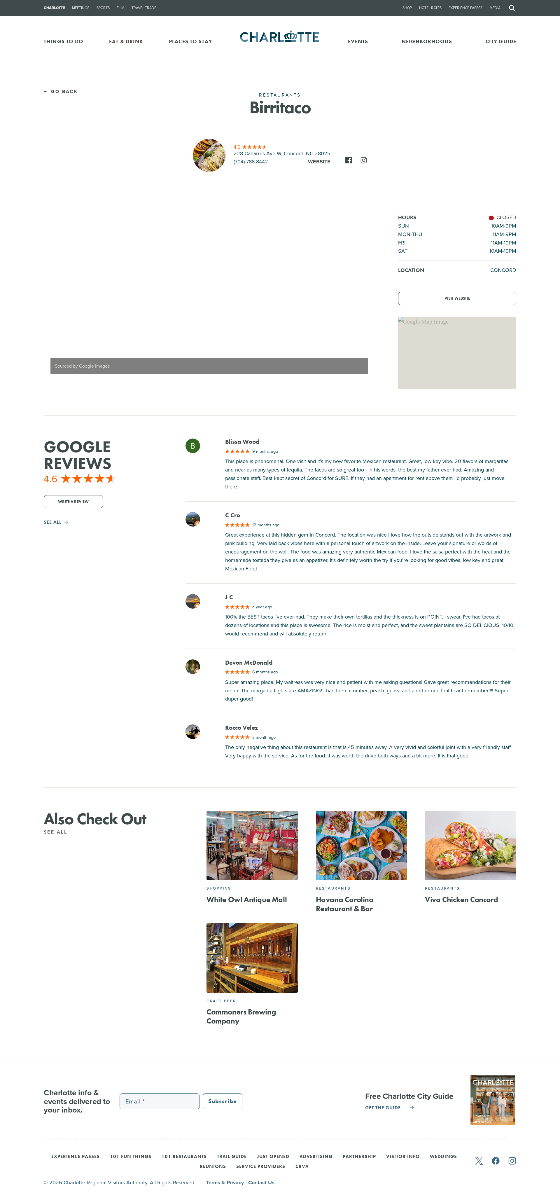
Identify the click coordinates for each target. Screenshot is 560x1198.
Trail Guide (232, 1157)
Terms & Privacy (225, 1182)
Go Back (63, 91)
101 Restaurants (184, 1157)
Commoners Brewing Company (241, 1016)
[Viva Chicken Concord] (470, 846)
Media (495, 7)
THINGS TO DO (64, 41)
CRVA (302, 1166)
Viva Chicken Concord (461, 899)
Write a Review (73, 501)
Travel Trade (144, 7)
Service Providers (260, 1166)
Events (358, 41)
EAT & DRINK (126, 41)
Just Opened (273, 1157)
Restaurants (333, 888)
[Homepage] (280, 41)
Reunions (213, 1166)
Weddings (443, 1157)
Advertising (316, 1157)
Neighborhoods (427, 41)
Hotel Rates (430, 7)
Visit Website (457, 298)
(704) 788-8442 (251, 161)
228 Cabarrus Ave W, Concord (282, 153)
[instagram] (512, 1161)
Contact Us (261, 1182)
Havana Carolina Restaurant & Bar (345, 904)
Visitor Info (403, 1157)
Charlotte (54, 8)
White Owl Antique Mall (246, 899)
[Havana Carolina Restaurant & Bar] (361, 846)
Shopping (218, 888)
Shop (407, 7)
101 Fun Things (130, 1157)
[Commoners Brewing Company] (252, 958)
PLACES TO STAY (190, 41)
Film (120, 7)
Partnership (359, 1157)
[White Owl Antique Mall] (252, 846)
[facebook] (496, 1161)
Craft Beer (221, 1001)
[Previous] (53, 297)
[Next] (365, 297)
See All (57, 832)
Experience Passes (465, 7)
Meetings (80, 7)
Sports (103, 7)
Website (319, 161)
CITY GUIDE (501, 41)
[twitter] (479, 1161)
